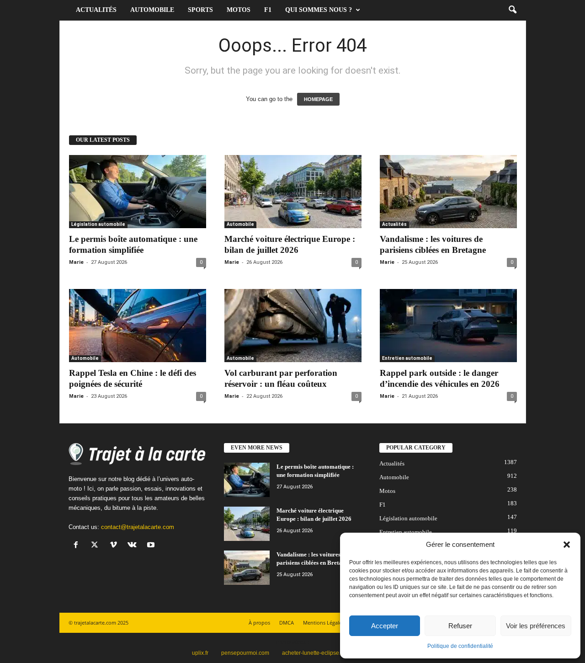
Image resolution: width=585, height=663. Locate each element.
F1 (267, 9)
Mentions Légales (323, 622)
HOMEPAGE (318, 99)
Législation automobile (98, 224)
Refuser (460, 626)
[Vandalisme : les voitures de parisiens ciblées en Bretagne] (448, 191)
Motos (238, 9)
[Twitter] (96, 545)
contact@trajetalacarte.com (137, 527)
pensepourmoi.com (245, 653)
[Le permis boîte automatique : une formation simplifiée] (137, 191)
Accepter (384, 626)
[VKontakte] (134, 545)
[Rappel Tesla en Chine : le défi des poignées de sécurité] (137, 325)
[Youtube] (152, 545)
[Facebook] (78, 545)
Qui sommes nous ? (318, 9)
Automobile (152, 9)
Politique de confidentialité (460, 646)
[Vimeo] (115, 545)
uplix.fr (200, 653)
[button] (566, 544)
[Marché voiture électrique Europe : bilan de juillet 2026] (293, 191)
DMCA (286, 622)
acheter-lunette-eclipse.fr (313, 653)
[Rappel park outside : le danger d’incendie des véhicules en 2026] (448, 325)
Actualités (96, 9)
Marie (76, 262)
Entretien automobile (407, 358)
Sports (200, 9)
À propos (259, 622)
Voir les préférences (535, 626)
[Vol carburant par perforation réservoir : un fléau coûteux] (293, 325)
